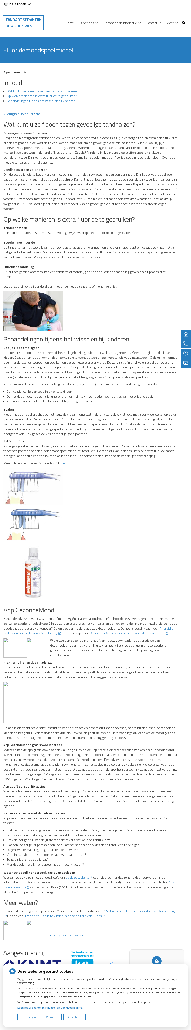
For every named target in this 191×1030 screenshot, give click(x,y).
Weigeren (52, 1017)
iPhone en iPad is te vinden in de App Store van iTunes (63, 915)
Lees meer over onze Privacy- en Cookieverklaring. (50, 1007)
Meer (170, 22)
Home (69, 22)
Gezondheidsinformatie (120, 22)
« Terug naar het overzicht (21, 113)
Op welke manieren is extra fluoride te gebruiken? (42, 95)
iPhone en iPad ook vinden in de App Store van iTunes (127, 633)
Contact (151, 22)
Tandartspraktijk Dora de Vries (23, 23)
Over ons (87, 22)
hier (63, 462)
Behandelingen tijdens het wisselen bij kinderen (41, 100)
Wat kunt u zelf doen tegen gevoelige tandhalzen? (42, 91)
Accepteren (75, 1017)
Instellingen (29, 1017)
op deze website (77, 877)
